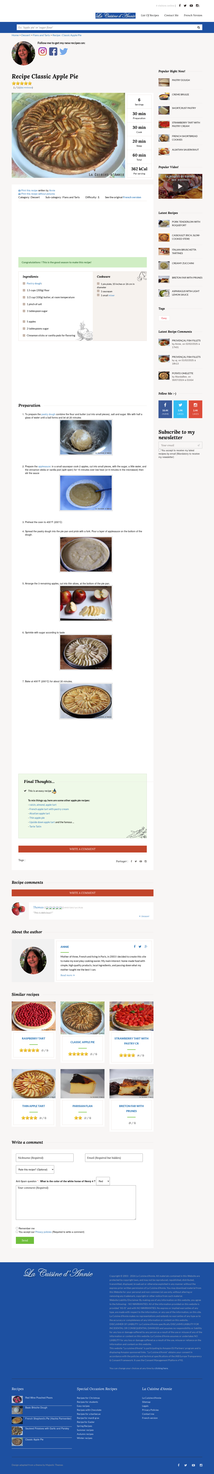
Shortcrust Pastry (184, 108)
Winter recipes (84, 1438)
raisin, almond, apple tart (43, 804)
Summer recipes (85, 1430)
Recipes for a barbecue (88, 1413)
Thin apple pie (37, 817)
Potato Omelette (182, 373)
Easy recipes (83, 1405)
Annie (65, 946)
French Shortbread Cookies (185, 138)
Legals (145, 1405)
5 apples (31, 321)
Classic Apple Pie (83, 1042)
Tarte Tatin (35, 826)
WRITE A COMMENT (82, 849)
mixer (112, 295)
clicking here (161, 1368)
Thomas (38, 907)
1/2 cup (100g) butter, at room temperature (51, 297)
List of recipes (150, 15)
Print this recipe (29, 190)
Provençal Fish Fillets (186, 340)
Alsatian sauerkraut (185, 149)
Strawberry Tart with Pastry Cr (131, 1041)
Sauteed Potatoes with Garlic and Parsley (47, 1428)
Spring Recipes (84, 1425)
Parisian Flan (82, 1106)
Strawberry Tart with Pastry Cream (186, 124)
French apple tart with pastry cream (49, 809)
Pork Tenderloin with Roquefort (186, 223)
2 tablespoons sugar (38, 328)
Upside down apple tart (42, 822)
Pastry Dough (181, 80)
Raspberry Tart (33, 1038)
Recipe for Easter (86, 1421)
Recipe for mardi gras (88, 1417)
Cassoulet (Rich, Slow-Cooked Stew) (186, 237)
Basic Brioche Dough (36, 1407)
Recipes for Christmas (88, 1397)
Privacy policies (43, 1231)
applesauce (44, 466)
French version (193, 15)
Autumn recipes (85, 1434)
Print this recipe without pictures (38, 193)
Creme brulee (180, 94)
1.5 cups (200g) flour (38, 290)
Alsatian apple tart (39, 813)
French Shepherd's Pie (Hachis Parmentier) (48, 1418)
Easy (164, 318)
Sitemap (146, 1401)
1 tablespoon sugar (37, 310)
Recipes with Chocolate (89, 1409)
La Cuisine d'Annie (151, 1397)
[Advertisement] (82, 228)
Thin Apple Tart (33, 1106)
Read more (66, 975)
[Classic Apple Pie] (68, 135)
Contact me (171, 15)
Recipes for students (87, 1401)
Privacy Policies (150, 1409)
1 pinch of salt (34, 304)
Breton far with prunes (131, 1108)
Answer (145, 916)
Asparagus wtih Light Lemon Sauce (185, 293)
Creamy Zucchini (183, 263)
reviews (26, 87)
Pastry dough (34, 283)
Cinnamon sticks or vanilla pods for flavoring (51, 335)
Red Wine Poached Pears (38, 1397)
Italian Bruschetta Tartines (184, 251)
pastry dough (48, 414)
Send (25, 1240)
